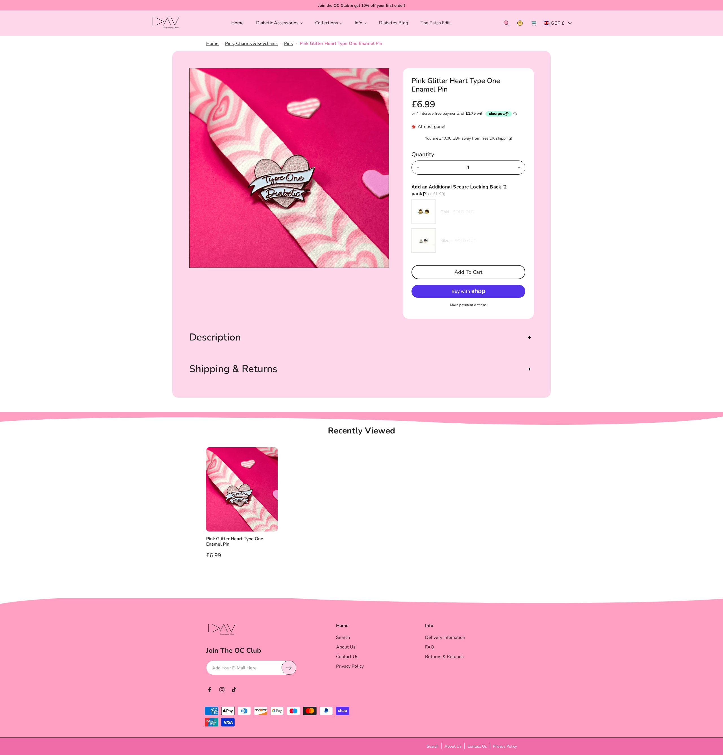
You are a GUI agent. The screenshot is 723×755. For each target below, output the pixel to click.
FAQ (429, 647)
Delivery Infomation (445, 637)
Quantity (422, 154)
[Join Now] (289, 668)
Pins (288, 43)
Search (343, 637)
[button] (279, 23)
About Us (346, 647)
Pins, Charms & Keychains (251, 43)
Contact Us (347, 657)
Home (212, 43)
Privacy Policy (350, 666)
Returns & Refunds (444, 657)
